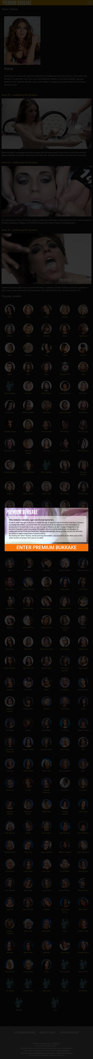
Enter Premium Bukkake (46, 547)
